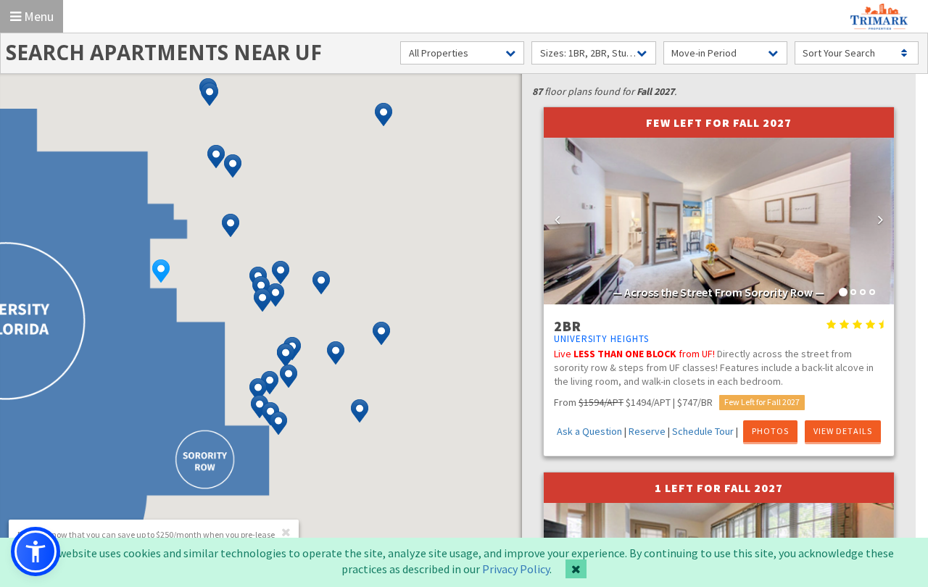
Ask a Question (589, 431)
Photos (770, 430)
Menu (37, 16)
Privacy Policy (516, 569)
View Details (842, 430)
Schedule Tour (703, 431)
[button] (161, 271)
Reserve (647, 431)
